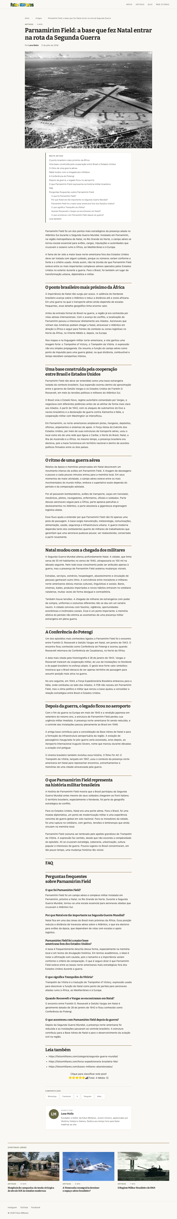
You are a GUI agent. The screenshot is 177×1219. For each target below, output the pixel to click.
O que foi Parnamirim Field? (63, 196)
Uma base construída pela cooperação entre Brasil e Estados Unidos (82, 164)
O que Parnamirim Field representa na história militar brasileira (79, 184)
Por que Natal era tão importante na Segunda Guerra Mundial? (79, 200)
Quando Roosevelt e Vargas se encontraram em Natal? (76, 211)
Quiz (150, 4)
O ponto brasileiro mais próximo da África (69, 160)
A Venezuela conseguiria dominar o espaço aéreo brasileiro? (81, 1189)
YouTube (24, 1207)
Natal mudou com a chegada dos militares (69, 172)
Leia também (55, 219)
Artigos (140, 4)
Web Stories (162, 4)
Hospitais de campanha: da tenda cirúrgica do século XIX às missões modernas (31, 1189)
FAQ (51, 188)
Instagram (12, 1207)
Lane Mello (33, 45)
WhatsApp (52, 1096)
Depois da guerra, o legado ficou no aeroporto (71, 180)
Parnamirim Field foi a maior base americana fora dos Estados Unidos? (83, 203)
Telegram (87, 1096)
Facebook (66, 1096)
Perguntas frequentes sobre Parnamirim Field (71, 192)
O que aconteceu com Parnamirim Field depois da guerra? (77, 215)
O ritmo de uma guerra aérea (63, 168)
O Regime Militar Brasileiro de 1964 (136, 1187)
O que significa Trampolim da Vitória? (68, 207)
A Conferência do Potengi (61, 176)
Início (129, 4)
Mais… (100, 1096)
